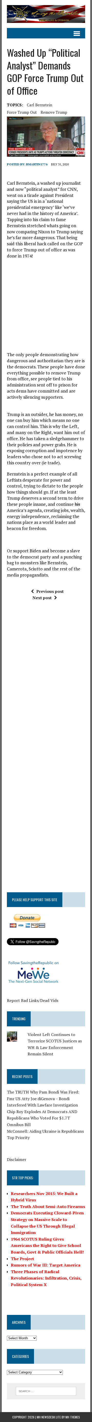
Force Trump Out (22, 112)
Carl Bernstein (39, 104)
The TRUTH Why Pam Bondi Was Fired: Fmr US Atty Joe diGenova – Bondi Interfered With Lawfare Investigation (43, 1098)
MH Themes (72, 1417)
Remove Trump (54, 112)
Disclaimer (16, 1159)
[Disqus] (46, 681)
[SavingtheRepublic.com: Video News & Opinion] (46, 14)
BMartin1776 (37, 164)
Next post (42, 597)
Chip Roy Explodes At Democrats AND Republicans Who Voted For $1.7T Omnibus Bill (42, 1118)
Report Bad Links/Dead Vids (32, 1000)
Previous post (50, 591)
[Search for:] (46, 1391)
